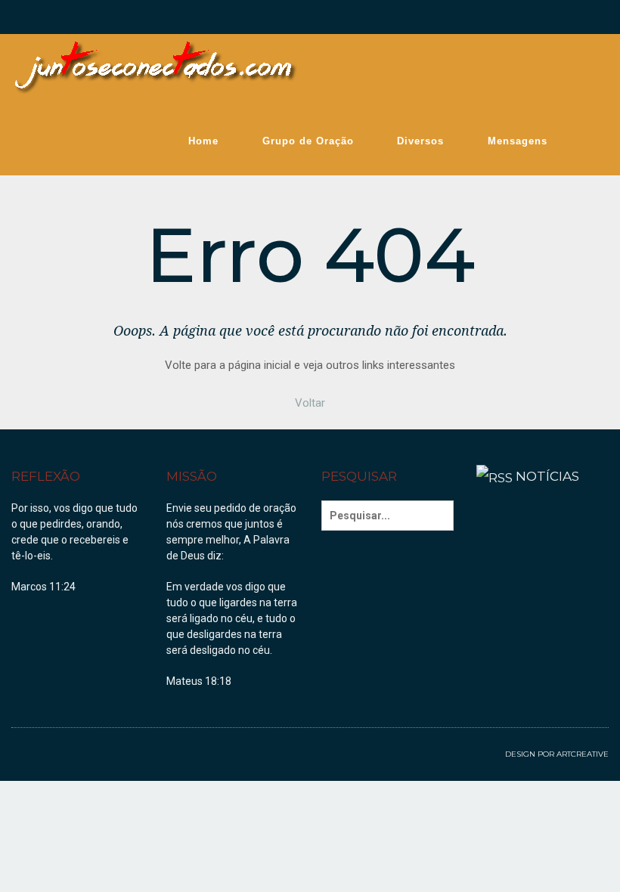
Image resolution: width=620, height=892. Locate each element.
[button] (310, 403)
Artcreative (582, 754)
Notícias (547, 476)
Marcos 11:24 (43, 587)
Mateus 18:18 (198, 681)
